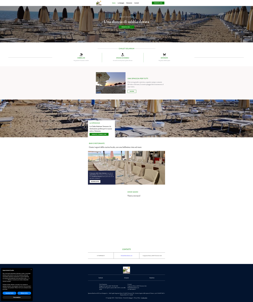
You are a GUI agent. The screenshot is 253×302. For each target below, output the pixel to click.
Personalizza (16, 297)
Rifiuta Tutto (24, 293)
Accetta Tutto (9, 293)
